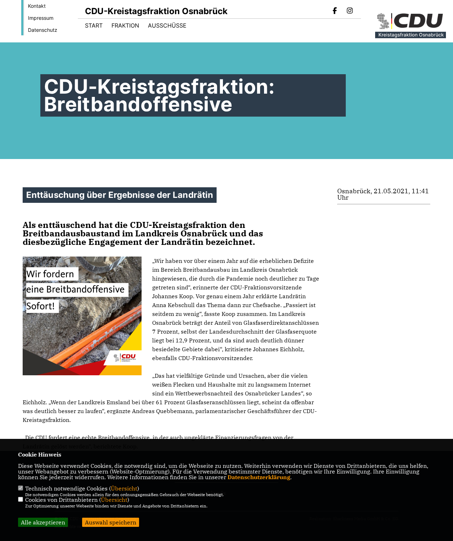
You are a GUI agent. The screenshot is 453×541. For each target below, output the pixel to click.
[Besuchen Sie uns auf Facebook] (335, 11)
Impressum (40, 18)
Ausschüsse (167, 25)
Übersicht (124, 488)
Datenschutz (42, 30)
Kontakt (37, 6)
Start (94, 25)
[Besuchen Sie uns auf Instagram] (349, 11)
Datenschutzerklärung (259, 477)
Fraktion (125, 25)
